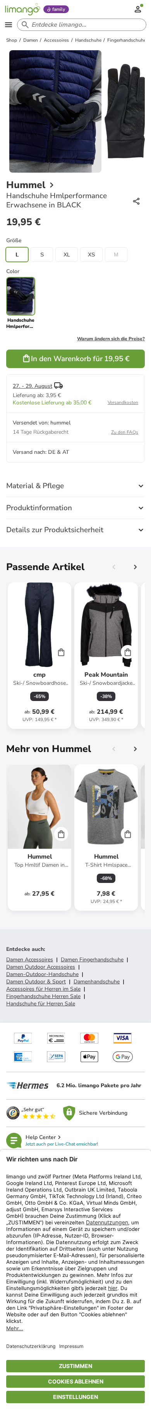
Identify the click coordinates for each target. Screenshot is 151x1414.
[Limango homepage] (22, 9)
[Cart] (61, 652)
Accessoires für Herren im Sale (43, 989)
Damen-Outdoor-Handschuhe (42, 974)
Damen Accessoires (29, 959)
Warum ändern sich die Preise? (111, 339)
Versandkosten (123, 402)
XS (91, 254)
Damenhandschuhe (97, 981)
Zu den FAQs (124, 432)
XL (66, 254)
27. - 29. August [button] (32, 386)
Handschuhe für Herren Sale (40, 1003)
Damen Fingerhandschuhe (92, 959)
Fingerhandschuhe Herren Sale (43, 996)
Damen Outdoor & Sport (36, 981)
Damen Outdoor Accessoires (40, 967)
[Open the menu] (8, 24)
